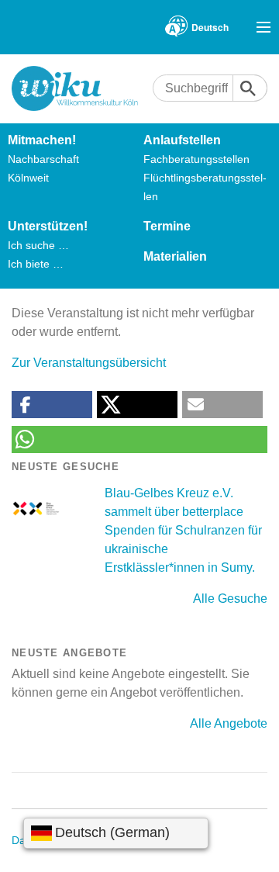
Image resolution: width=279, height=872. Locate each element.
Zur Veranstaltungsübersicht (89, 362)
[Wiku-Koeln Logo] (82, 88)
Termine (167, 226)
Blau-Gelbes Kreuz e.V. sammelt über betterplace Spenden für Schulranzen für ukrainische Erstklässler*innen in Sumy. (183, 530)
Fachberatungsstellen (196, 159)
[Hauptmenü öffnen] (263, 27)
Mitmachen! (42, 140)
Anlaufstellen (182, 140)
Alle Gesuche (230, 598)
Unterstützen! (48, 226)
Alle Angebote (228, 723)
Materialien (175, 256)
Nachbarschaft (43, 159)
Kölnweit (28, 177)
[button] (52, 404)
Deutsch (210, 27)
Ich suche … (38, 245)
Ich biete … (36, 264)
